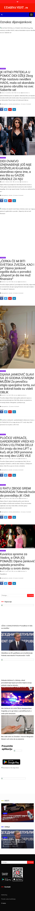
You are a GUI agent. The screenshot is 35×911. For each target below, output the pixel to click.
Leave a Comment (26, 104)
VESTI (6, 801)
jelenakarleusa (16, 104)
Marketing (4, 895)
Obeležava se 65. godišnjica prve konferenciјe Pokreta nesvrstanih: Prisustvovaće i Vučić (14, 842)
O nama (3, 903)
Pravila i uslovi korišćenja (8, 899)
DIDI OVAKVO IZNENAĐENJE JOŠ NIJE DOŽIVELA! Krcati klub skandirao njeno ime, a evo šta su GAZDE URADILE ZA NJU (16, 170)
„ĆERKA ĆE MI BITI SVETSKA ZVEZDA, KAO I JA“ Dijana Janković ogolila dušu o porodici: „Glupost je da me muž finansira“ (17, 270)
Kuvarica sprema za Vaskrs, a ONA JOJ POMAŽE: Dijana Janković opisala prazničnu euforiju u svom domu (17, 561)
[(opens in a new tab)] (17, 536)
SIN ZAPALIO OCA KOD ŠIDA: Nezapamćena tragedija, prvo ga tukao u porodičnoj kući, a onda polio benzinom (16, 710)
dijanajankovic (4, 104)
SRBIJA (5, 813)
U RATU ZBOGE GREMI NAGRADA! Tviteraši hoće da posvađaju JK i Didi (17, 491)
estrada (10, 104)
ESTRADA (3, 68)
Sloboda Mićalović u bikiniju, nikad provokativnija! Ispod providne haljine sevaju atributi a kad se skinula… (16, 682)
